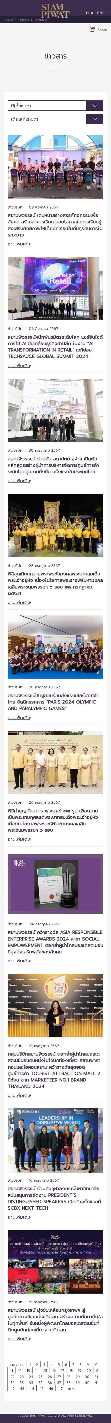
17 (62, 1370)
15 (45, 1370)
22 (12, 1376)
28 (68, 1376)
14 (37, 1370)
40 (87, 1382)
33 (22, 1382)
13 (28, 1370)
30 (87, 1376)
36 (50, 1382)
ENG (101, 13)
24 (31, 1376)
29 (78, 1376)
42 (12, 1388)
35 (40, 1382)
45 (41, 1388)
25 (40, 1376)
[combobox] (55, 105)
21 (97, 1370)
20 (88, 1370)
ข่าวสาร (24, 20)
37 (59, 1382)
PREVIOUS (17, 1365)
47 (60, 1388)
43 (22, 1388)
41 (96, 1382)
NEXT (72, 1389)
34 (31, 1382)
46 (51, 1388)
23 (22, 1376)
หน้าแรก (9, 20)
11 (11, 1370)
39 (78, 1382)
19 (79, 1370)
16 (54, 1370)
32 (12, 1382)
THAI (89, 13)
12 (19, 1370)
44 (31, 1388)
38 (68, 1382)
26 (50, 1376)
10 (96, 1364)
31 (96, 1376)
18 (71, 1370)
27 (59, 1376)
